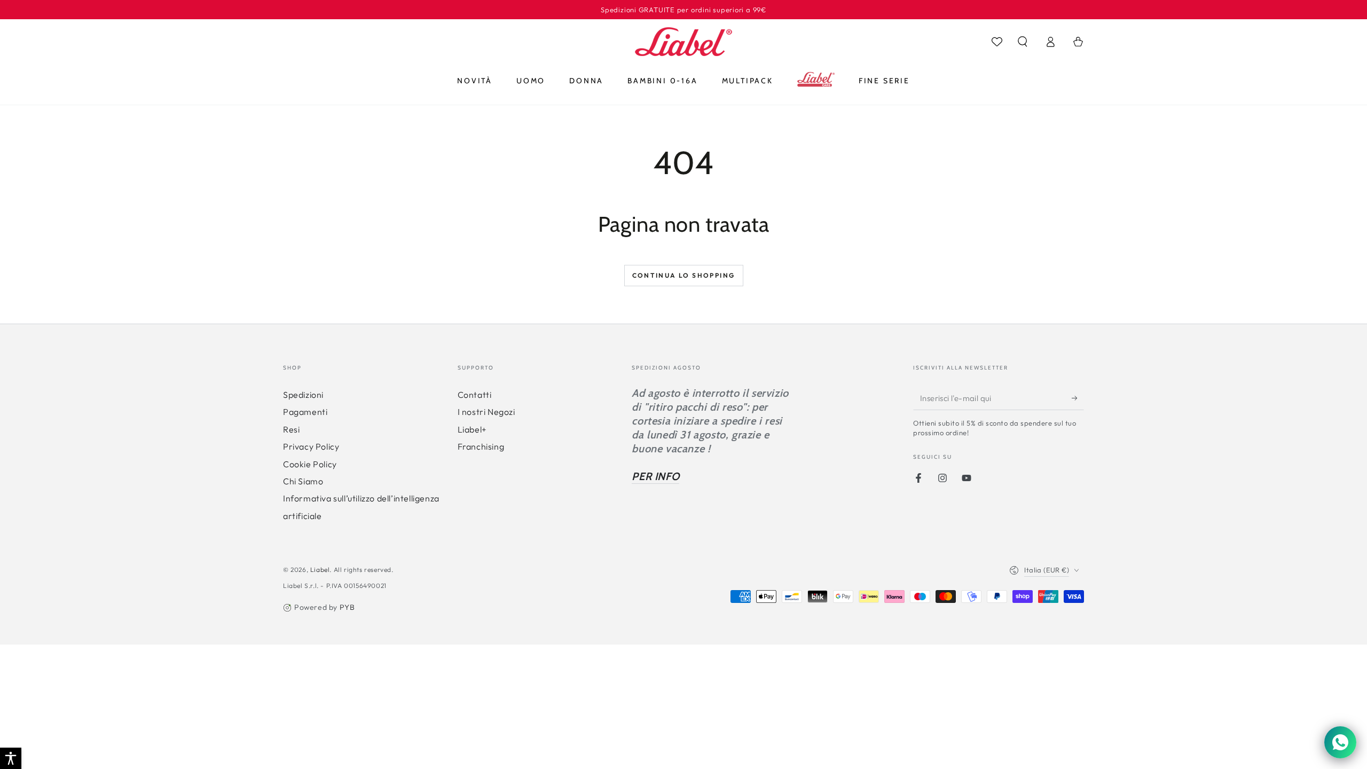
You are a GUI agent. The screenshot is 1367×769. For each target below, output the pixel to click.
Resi (291, 429)
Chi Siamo (303, 481)
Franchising (481, 446)
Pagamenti (305, 411)
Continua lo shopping (683, 275)
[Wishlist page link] (997, 41)
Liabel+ (472, 429)
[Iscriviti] (1078, 398)
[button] (1022, 41)
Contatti (475, 394)
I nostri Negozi (486, 411)
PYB (347, 607)
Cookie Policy (310, 464)
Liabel (320, 570)
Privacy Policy (311, 446)
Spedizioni (303, 394)
